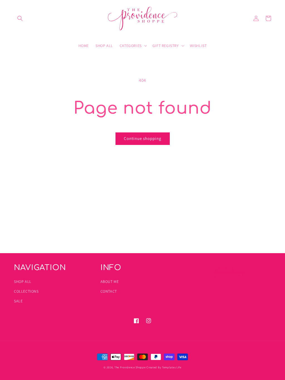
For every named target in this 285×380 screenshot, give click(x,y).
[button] (20, 18)
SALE (18, 300)
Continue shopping (142, 138)
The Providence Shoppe (130, 367)
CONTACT (108, 291)
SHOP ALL (22, 281)
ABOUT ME (109, 281)
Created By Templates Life (163, 367)
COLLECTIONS (26, 291)
